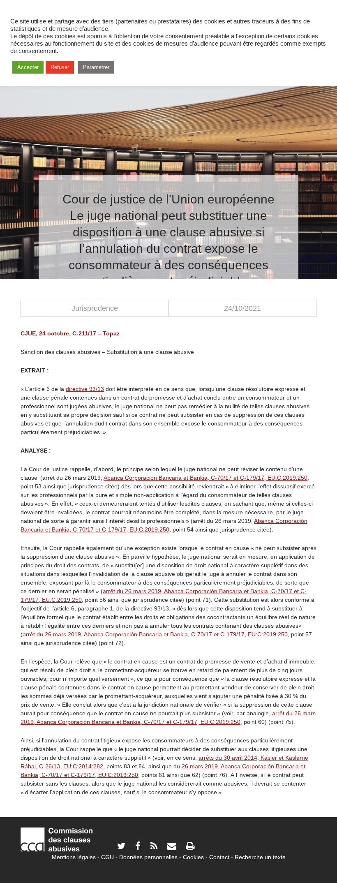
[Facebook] (138, 847)
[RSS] (153, 847)
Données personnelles (148, 857)
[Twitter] (121, 847)
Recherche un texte (260, 857)
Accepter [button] (28, 67)
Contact (219, 857)
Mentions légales (74, 857)
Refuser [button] (60, 67)
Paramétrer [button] (96, 67)
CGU (107, 857)
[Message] (171, 847)
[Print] (190, 847)
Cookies (193, 857)
